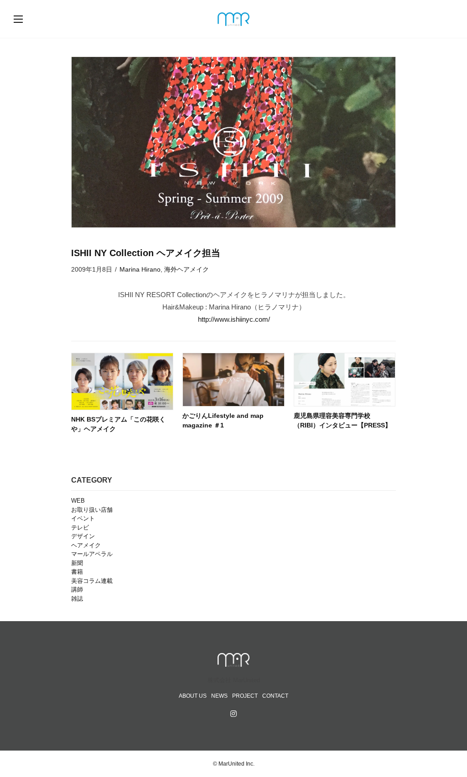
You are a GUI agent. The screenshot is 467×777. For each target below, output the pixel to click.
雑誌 (77, 598)
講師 (77, 589)
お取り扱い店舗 (92, 509)
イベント (83, 518)
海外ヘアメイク (186, 269)
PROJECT (245, 696)
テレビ (80, 527)
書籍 (77, 571)
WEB (78, 500)
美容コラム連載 (92, 580)
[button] (27, 19)
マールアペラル (92, 554)
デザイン (83, 536)
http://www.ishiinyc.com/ (234, 319)
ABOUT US (193, 696)
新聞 (77, 563)
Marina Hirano (140, 269)
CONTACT (275, 696)
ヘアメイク (86, 545)
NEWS (219, 696)
